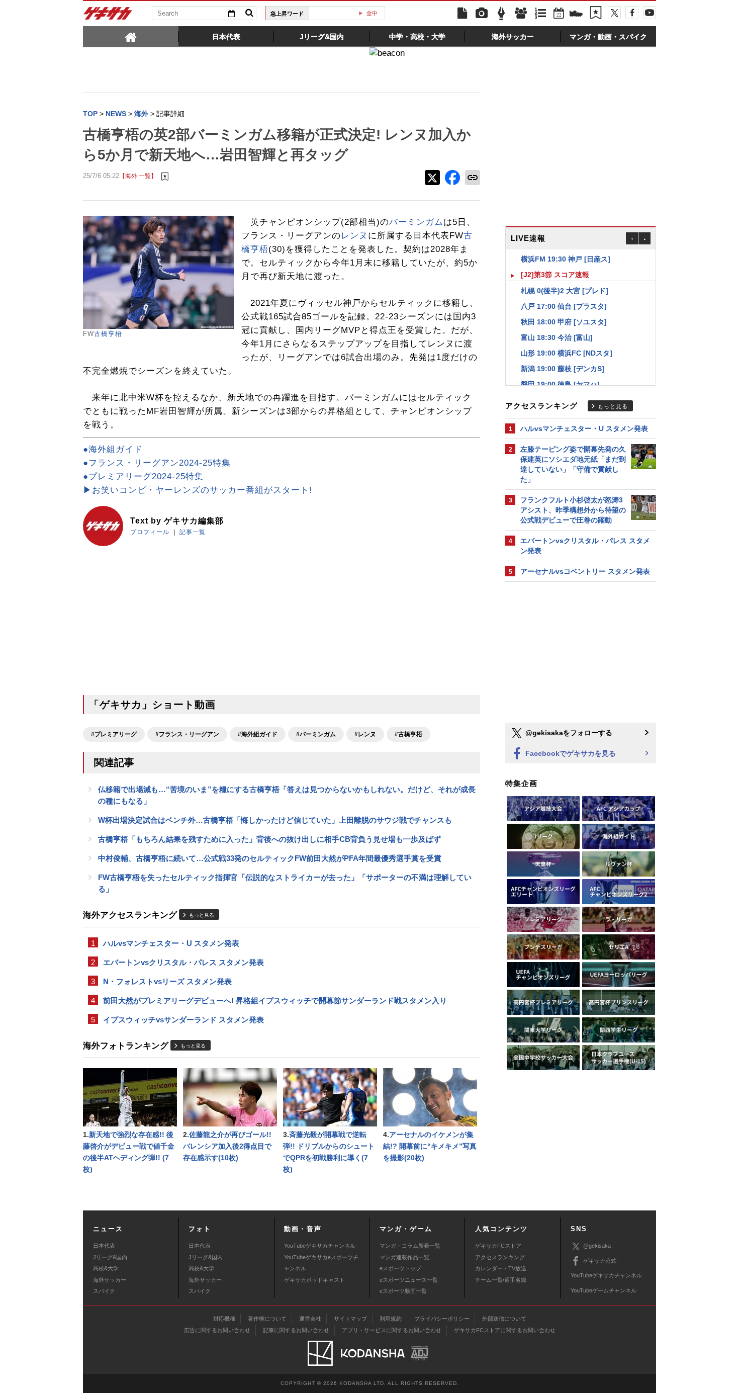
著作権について (267, 1319)
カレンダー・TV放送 (500, 1268)
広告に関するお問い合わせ (217, 1330)
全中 (350, 13)
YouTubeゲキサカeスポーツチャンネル (321, 1262)
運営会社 (310, 1319)
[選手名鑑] (520, 13)
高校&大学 (106, 1268)
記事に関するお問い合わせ (296, 1330)
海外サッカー (109, 1280)
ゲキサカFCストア (498, 1246)
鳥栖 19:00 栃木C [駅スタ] (563, 384)
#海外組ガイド (258, 734)
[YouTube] (649, 12)
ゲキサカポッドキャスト (314, 1280)
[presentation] (130, 36)
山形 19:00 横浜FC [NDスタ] (566, 337)
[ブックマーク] (595, 13)
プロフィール (149, 532)
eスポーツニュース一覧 (409, 1280)
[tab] (130, 36)
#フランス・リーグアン (187, 734)
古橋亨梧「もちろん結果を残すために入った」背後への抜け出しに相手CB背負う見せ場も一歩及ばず (269, 839)
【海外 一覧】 (138, 175)
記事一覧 (192, 532)
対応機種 (224, 1319)
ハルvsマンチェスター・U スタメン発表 (171, 943)
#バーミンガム (316, 734)
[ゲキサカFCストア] (576, 14)
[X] (614, 12)
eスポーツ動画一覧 (403, 1291)
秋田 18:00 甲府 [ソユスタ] (564, 306)
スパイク (104, 1291)
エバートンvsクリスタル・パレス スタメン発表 (183, 962)
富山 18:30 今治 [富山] (557, 322)
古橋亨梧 (108, 333)
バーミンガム (416, 222)
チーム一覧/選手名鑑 (500, 1280)
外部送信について (504, 1319)
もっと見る (201, 915)
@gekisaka (597, 1246)
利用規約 (391, 1319)
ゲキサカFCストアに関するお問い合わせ (505, 1330)
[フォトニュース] (481, 13)
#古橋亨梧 (408, 734)
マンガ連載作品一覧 (404, 1257)
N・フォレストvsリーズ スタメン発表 (167, 981)
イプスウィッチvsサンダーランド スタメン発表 (183, 1019)
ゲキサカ (108, 16)
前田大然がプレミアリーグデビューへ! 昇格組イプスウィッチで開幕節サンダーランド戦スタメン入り (275, 1000)
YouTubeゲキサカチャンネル (319, 1246)
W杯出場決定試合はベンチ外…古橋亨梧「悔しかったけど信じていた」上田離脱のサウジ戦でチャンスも (275, 820)
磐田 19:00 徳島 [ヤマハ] (560, 369)
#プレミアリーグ (114, 734)
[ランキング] (540, 13)
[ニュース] (462, 13)
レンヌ (354, 235)
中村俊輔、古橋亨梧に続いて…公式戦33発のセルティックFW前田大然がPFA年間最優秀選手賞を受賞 (269, 858)
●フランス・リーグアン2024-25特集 (157, 463)
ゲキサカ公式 (599, 1261)
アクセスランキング (500, 1257)
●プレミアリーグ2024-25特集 (143, 476)
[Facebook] (631, 12)
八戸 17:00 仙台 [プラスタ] (564, 291)
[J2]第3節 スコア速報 (555, 259)
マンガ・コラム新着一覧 (410, 1246)
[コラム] (501, 13)
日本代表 (104, 1246)
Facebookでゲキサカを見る (569, 753)
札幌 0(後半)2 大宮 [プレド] (564, 275)
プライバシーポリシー (442, 1319)
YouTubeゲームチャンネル (603, 1290)
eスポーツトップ (400, 1268)
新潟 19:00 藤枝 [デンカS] (562, 353)
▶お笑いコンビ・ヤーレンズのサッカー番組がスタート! (197, 490)
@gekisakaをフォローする (567, 733)
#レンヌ (365, 734)
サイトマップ (350, 1319)
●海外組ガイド (113, 449)
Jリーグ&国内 (110, 1257)
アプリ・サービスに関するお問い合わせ (391, 1330)
